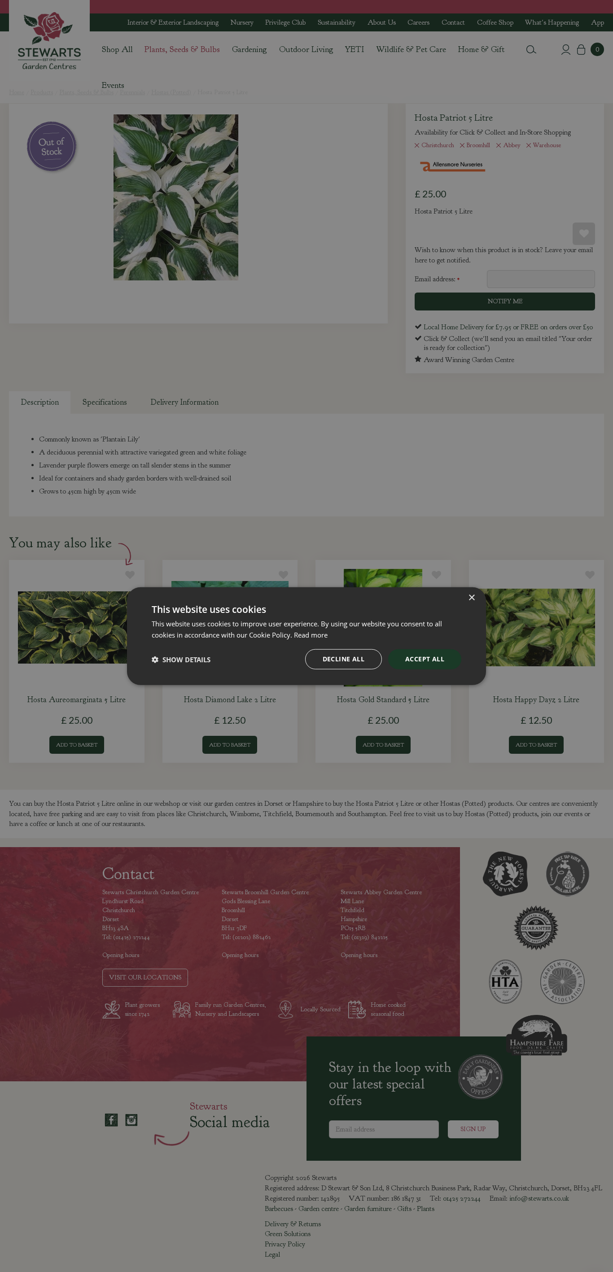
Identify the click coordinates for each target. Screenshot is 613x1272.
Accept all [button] (424, 659)
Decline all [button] (343, 659)
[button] (181, 659)
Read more (311, 634)
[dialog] (306, 636)
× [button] (471, 597)
